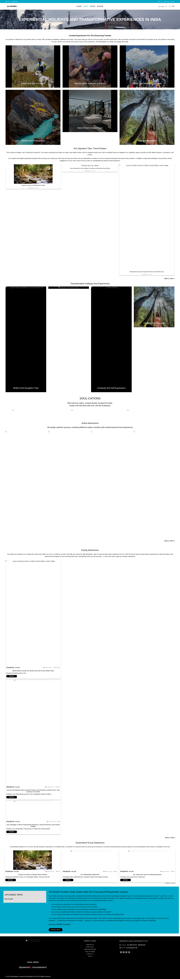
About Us (160, 1)
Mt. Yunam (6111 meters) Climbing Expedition (147, 874)
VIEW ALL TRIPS (168, 278)
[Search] (166, 6)
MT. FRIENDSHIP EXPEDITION (90, 874)
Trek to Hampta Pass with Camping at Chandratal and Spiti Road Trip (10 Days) (90, 168)
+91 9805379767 (131, 945)
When (92, 6)
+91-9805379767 (14, 1)
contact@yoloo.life (131, 948)
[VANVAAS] (147, 410)
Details (11, 676)
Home (79, 6)
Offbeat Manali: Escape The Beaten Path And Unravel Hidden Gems (147, 271)
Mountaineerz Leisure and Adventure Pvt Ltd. (134, 941)
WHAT (85, 6)
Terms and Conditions (90, 949)
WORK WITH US (90, 944)
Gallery (172, 1)
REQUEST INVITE (55, 929)
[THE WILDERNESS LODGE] (90, 410)
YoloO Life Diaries (90, 951)
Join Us (90, 956)
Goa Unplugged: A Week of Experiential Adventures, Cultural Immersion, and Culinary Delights (33, 825)
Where (100, 6)
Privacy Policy (90, 947)
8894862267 (142, 945)
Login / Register (161, 6)
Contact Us (166, 1)
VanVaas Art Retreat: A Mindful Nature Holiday (33, 185)
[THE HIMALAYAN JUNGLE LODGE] (33, 410)
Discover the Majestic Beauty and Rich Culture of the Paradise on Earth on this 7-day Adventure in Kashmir (33, 790)
